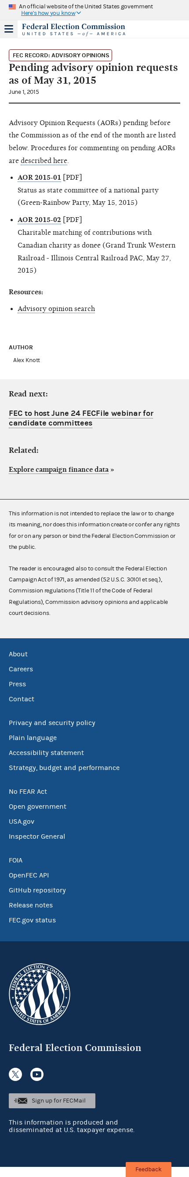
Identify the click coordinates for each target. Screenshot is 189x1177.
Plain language (33, 738)
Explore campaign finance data (59, 470)
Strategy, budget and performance (64, 768)
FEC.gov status (32, 920)
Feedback (148, 1169)
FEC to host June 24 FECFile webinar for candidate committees (81, 418)
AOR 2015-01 (39, 177)
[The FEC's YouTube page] (37, 1074)
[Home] (83, 30)
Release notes (31, 905)
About (18, 654)
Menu (9, 29)
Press (17, 684)
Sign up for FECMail (59, 1100)
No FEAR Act (28, 792)
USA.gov (21, 821)
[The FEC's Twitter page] (15, 1074)
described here (44, 161)
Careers (21, 669)
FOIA (15, 860)
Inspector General (37, 836)
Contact (21, 699)
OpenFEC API (29, 875)
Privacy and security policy (52, 723)
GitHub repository (37, 890)
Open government (37, 807)
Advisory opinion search (56, 309)
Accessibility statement (46, 753)
